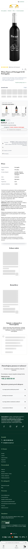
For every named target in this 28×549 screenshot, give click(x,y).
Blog (2, 487)
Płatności (3, 469)
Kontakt (2, 453)
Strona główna (3, 10)
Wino (14, 10)
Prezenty (3, 505)
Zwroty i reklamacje (5, 475)
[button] (14, 389)
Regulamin (3, 459)
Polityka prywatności (5, 477)
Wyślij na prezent (4, 507)
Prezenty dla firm (4, 497)
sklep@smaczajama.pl (8, 442)
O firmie (2, 455)
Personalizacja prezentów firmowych (8, 503)
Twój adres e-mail (5, 521)
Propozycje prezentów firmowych (8, 501)
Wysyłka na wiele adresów (6, 499)
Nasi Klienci (3, 461)
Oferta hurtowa (4, 457)
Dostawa (3, 471)
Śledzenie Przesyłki (5, 485)
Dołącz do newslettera (7, 523)
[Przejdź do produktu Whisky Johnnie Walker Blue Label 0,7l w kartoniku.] (10, 298)
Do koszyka (17, 274)
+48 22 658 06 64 (8, 378)
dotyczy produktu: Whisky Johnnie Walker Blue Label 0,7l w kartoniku (14, 352)
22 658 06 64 (21, 1)
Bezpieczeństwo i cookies (6, 473)
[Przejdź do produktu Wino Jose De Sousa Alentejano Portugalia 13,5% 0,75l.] (10, 260)
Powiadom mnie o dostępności (15, 129)
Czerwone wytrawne (20, 10)
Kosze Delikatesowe (5, 495)
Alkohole (9, 10)
